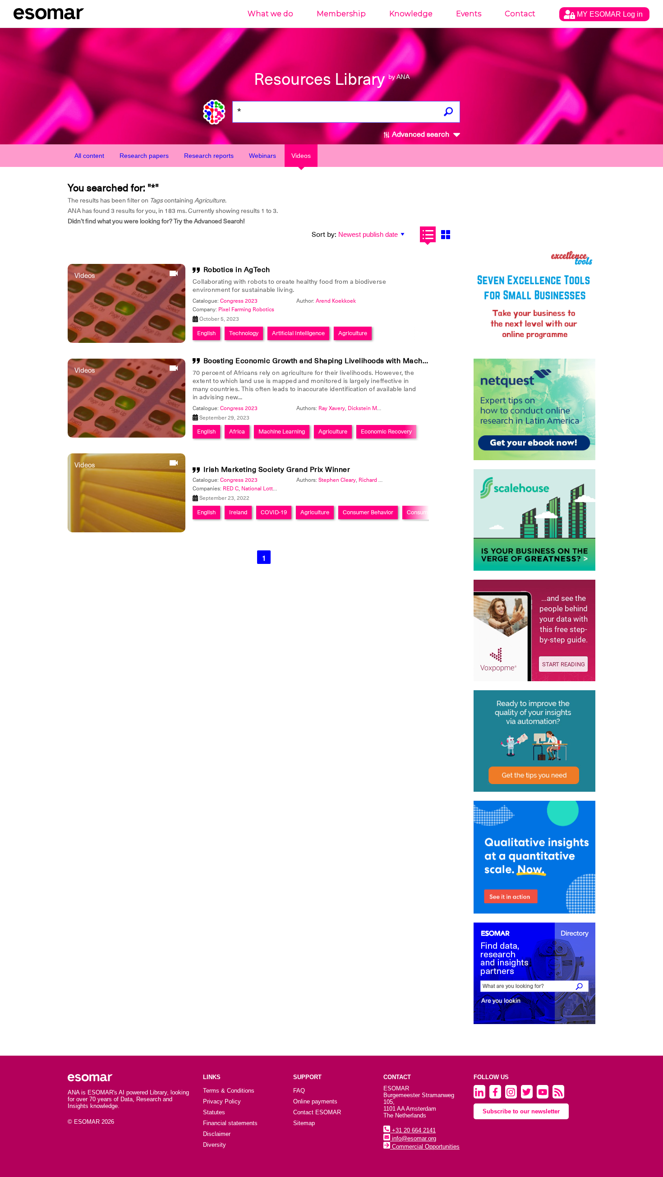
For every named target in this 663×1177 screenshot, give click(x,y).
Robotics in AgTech (236, 269)
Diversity (214, 1144)
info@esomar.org (413, 1138)
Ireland (238, 512)
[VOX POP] (534, 630)
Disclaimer (216, 1134)
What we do (270, 13)
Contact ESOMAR (317, 1112)
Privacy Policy (222, 1101)
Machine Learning (281, 431)
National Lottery (261, 488)
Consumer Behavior (368, 512)
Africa (237, 431)
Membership (341, 13)
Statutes (214, 1112)
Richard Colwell (377, 480)
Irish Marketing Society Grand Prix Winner (276, 469)
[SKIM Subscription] (534, 741)
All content (89, 155)
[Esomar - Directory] (534, 973)
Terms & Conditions (228, 1090)
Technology (243, 333)
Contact (520, 13)
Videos (301, 155)
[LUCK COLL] (534, 520)
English (206, 333)
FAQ (299, 1090)
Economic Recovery (386, 431)
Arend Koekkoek (336, 301)
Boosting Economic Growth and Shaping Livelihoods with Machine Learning (334, 360)
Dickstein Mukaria (369, 408)
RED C (231, 488)
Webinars (262, 155)
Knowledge (411, 13)
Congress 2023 (239, 301)
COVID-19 (274, 512)
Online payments (315, 1101)
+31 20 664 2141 (413, 1130)
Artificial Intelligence (298, 333)
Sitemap (304, 1123)
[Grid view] (445, 234)
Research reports (209, 155)
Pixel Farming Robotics (246, 309)
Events (468, 13)
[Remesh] (534, 857)
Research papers (144, 155)
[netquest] (534, 409)
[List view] (428, 234)
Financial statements (230, 1123)
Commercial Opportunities (425, 1146)
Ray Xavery (331, 408)
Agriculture (352, 333)
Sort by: (324, 234)
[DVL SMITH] (534, 299)
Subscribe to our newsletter (521, 1111)
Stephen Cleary (337, 480)
